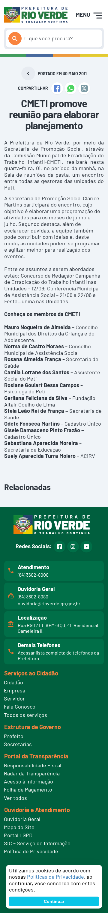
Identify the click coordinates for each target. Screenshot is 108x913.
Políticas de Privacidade (55, 876)
